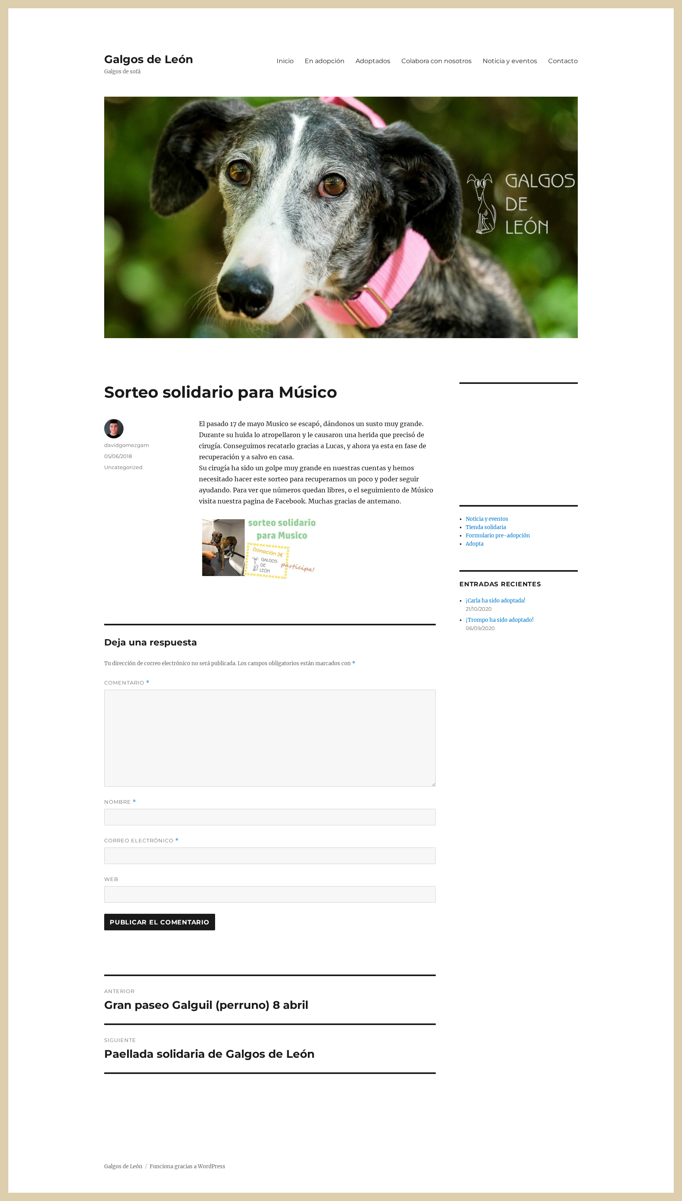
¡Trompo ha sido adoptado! (500, 620)
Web (111, 879)
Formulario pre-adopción (498, 535)
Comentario (127, 682)
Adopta (474, 544)
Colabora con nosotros (436, 61)
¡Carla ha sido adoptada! (496, 600)
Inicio (285, 61)
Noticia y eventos (510, 61)
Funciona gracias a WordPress (187, 1166)
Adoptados (373, 61)
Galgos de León (148, 59)
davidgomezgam (126, 445)
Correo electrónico (141, 840)
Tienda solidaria (486, 527)
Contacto (563, 61)
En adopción (325, 61)
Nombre (120, 802)
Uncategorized (123, 467)
